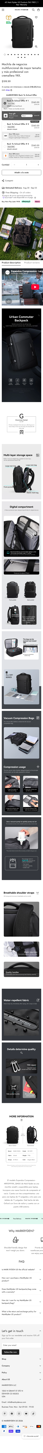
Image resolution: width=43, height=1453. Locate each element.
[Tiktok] (33, 1413)
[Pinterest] (5, 1413)
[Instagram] (19, 1413)
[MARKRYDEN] (21, 9)
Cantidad (5, 164)
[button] (38, 9)
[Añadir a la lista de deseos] (36, 17)
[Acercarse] (36, 46)
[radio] (21, 109)
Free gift (12, 114)
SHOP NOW (21, 255)
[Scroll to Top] (38, 1440)
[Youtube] (26, 1413)
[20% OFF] (21, 234)
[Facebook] (12, 1413)
